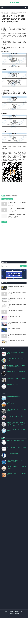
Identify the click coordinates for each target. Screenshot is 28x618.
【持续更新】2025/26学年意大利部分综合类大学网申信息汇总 (17, 215)
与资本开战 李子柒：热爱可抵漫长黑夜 (16, 372)
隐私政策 (22, 611)
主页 (2, 12)
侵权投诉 (12, 613)
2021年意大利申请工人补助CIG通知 (15, 416)
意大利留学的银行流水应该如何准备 (16, 340)
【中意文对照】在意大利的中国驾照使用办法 (17, 305)
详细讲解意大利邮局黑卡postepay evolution (16, 287)
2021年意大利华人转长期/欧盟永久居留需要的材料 (17, 293)
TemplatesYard (12, 616)
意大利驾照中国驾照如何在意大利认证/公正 (17, 335)
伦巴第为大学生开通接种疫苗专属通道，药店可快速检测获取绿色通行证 (16, 366)
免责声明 (11, 611)
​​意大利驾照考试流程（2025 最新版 (15, 316)
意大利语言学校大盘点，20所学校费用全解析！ (17, 203)
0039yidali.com (14, 2)
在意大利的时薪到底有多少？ (14, 396)
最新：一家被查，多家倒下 (14, 328)
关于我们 (5, 611)
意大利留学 (6, 12)
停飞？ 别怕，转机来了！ (13, 385)
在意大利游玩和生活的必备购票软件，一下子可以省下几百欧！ (16, 461)
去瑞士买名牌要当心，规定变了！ (15, 310)
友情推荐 (17, 611)
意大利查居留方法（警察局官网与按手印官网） (17, 299)
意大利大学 (8, 195)
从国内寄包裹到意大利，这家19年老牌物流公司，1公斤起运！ (17, 323)
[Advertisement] (14, 545)
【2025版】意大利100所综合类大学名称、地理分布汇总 (16, 209)
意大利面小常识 (10, 403)
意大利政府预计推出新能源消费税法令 (16, 440)
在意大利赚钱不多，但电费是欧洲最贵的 (16, 378)
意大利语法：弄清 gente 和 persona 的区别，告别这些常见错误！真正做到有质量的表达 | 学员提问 (16, 424)
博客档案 (17, 613)
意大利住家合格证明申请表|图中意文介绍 (16, 447)
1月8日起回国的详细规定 (12, 453)
